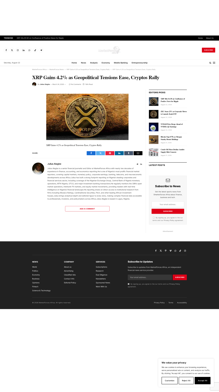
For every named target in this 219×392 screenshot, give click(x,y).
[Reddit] (23, 136)
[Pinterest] (23, 119)
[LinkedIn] (23, 113)
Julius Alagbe (45, 84)
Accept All (202, 380)
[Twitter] (23, 107)
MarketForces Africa (39, 69)
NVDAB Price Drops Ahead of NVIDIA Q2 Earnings (172, 125)
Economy (106, 63)
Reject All (186, 380)
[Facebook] (23, 101)
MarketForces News (56, 69)
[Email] (23, 125)
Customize (169, 380)
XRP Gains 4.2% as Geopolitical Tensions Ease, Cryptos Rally (88, 69)
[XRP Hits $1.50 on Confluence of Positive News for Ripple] (153, 101)
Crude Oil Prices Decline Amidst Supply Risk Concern (172, 150)
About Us (210, 38)
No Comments (76, 84)
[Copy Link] (23, 154)
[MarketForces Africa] (109, 50)
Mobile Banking (121, 63)
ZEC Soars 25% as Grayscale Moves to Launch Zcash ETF (174, 112)
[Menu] (214, 63)
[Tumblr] (23, 131)
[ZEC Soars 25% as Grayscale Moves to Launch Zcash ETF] (153, 114)
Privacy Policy (169, 220)
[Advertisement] (109, 18)
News (83, 63)
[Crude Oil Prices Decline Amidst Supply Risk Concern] (153, 152)
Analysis (94, 63)
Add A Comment (87, 209)
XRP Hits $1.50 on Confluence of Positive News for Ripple (40, 38)
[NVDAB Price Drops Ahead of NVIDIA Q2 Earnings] (153, 127)
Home (200, 38)
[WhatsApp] (23, 148)
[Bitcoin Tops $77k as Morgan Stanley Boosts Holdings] (153, 139)
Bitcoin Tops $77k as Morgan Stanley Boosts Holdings (171, 138)
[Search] (210, 63)
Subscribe (208, 50)
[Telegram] (23, 142)
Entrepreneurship (140, 63)
